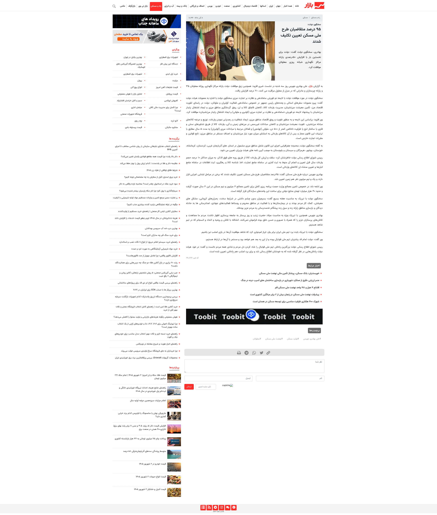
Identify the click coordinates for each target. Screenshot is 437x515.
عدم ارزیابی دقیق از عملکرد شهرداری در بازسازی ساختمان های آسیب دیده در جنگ (280, 280)
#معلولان (257, 339)
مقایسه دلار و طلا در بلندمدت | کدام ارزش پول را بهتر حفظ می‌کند (149, 163)
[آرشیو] (203, 507)
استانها (263, 6)
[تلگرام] (215, 507)
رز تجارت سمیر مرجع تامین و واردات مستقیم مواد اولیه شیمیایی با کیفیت (145, 197)
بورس (210, 6)
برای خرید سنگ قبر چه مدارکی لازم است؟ (159, 235)
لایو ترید (174, 121)
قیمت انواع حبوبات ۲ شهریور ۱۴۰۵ (151, 476)
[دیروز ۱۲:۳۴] (174, 428)
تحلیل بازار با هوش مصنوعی (130, 94)
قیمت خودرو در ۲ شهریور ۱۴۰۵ (152, 464)
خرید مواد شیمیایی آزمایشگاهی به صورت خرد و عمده (154, 249)
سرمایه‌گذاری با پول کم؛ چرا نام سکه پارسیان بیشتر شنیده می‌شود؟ (148, 191)
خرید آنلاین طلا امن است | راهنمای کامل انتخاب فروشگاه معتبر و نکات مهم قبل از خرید (147, 308)
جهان (278, 6)
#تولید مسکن (293, 339)
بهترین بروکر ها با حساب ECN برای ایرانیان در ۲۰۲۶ (155, 290)
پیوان (139, 80)
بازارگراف (131, 6)
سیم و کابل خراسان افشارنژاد (129, 100)
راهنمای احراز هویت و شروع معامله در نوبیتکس (157, 344)
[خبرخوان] (209, 507)
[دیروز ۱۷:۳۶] (174, 441)
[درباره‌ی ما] (234, 507)
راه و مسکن (156, 6)
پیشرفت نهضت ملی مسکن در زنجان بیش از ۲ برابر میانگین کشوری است (284, 295)
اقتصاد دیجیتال (250, 6)
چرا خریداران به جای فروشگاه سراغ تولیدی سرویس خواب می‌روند (149, 351)
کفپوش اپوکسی (171, 100)
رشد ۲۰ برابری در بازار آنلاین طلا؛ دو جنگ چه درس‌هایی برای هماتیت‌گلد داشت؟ (146, 264)
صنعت (227, 6)
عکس (122, 6)
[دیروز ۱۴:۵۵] (174, 403)
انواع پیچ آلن (136, 87)
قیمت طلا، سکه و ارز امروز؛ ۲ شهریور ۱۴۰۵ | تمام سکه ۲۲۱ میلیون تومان (140, 377)
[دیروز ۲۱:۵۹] (174, 416)
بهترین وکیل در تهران (133, 57)
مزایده (175, 80)
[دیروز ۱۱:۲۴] (174, 479)
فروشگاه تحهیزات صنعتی (131, 114)
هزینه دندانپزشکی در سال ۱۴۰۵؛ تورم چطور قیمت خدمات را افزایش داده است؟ (146, 220)
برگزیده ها (174, 139)
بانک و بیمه (182, 6)
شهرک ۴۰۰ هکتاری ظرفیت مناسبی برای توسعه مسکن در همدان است (286, 302)
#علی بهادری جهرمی (312, 339)
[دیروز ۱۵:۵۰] (174, 454)
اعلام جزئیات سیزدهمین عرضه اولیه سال (148, 400)
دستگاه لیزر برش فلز (169, 64)
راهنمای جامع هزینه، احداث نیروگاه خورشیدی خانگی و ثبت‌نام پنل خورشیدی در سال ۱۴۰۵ (142, 389)
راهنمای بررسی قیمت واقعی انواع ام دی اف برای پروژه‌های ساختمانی (148, 283)
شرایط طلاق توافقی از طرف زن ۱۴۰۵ (162, 170)
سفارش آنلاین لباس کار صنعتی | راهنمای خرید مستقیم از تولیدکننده (148, 211)
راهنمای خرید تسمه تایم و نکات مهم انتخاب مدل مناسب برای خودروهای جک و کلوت (146, 335)
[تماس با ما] (227, 507)
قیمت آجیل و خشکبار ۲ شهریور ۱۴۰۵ (150, 489)
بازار (311, 86)
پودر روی (138, 121)
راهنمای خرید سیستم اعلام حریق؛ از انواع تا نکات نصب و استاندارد (148, 242)
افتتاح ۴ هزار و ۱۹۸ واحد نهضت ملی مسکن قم (297, 288)
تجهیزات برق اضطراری (168, 57)
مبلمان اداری (136, 107)
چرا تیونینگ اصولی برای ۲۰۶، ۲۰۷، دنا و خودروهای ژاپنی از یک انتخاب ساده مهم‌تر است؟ (147, 325)
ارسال (189, 386)
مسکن (305, 17)
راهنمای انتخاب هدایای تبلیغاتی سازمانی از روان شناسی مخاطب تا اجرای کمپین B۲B (146, 148)
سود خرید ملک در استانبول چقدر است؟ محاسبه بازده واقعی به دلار (148, 184)
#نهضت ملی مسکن (274, 339)
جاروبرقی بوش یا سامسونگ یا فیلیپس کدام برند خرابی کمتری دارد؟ (142, 415)
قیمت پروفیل (172, 94)
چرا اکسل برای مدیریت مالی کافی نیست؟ (165, 109)
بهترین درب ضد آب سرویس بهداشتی (161, 228)
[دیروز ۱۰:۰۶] (174, 466)
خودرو (218, 6)
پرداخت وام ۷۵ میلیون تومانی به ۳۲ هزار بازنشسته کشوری (140, 438)
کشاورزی (237, 6)
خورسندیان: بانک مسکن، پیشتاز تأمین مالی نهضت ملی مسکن (289, 273)
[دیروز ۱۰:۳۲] (174, 390)
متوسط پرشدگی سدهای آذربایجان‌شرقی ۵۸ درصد (144, 451)
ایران (271, 6)
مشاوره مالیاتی (171, 127)
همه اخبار (288, 6)
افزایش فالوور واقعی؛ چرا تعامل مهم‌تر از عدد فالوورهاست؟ (152, 256)
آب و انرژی (169, 6)
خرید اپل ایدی (172, 74)
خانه (297, 6)
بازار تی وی (143, 6)
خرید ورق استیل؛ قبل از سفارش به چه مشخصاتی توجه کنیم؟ (151, 177)
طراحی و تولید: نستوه (218, 511)
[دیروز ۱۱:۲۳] (174, 492)
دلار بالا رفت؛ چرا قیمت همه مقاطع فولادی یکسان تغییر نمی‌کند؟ (149, 156)
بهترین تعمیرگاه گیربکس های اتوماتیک (130, 65)
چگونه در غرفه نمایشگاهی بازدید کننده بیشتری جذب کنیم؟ (152, 204)
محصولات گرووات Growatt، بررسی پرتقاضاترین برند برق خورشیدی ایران (146, 358)
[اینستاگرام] (221, 507)
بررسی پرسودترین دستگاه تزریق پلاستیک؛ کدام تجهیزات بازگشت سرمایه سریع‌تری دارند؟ (146, 298)
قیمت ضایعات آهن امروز (167, 87)
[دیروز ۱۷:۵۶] (174, 378)
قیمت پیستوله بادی (133, 127)
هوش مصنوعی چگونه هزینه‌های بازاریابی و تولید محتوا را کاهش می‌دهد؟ (146, 317)
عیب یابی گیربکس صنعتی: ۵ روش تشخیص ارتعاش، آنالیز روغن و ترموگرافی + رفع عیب (148, 274)
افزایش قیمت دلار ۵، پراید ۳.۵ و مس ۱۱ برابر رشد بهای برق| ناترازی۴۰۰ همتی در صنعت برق (139, 427)
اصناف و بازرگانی (197, 6)
